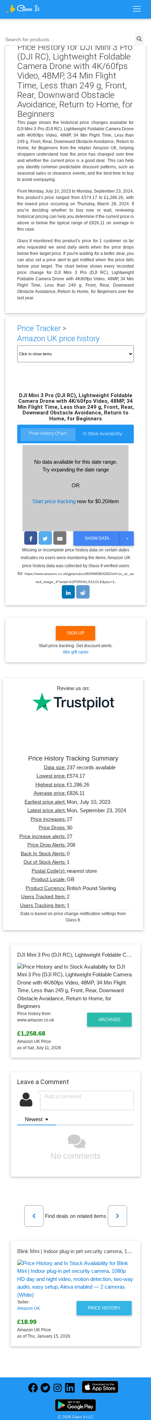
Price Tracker (39, 328)
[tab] (48, 435)
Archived (109, 1019)
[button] (34, 1216)
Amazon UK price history (58, 338)
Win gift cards (75, 652)
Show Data (97, 538)
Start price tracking (54, 501)
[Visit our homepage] (22, 8)
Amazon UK (28, 1308)
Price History (104, 1308)
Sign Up (75, 633)
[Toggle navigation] (137, 9)
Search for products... (29, 39)
